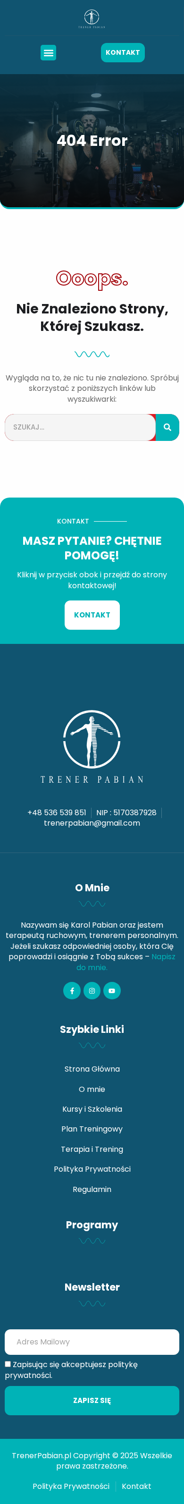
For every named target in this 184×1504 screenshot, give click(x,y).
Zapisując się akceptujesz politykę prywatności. (71, 1370)
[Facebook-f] (71, 990)
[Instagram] (92, 990)
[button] (48, 52)
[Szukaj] (167, 427)
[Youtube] (111, 990)
